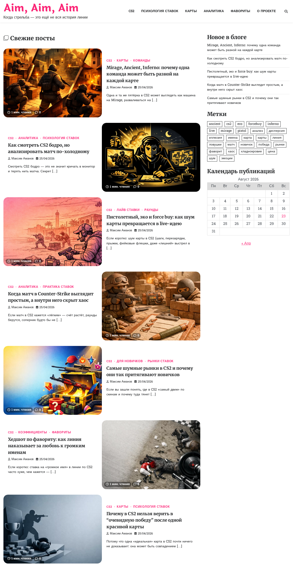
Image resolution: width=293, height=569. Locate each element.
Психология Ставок (159, 11)
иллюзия (215, 138)
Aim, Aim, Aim (41, 8)
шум (212, 158)
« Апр (246, 244)
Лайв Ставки (128, 210)
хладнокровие (251, 151)
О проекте (266, 11)
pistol (242, 131)
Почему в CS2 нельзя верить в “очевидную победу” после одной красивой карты (144, 520)
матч (231, 145)
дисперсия (277, 131)
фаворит (215, 151)
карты (262, 138)
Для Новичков (130, 361)
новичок (246, 145)
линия (277, 138)
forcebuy (255, 124)
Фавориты (240, 11)
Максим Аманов (121, 88)
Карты (191, 11)
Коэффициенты (32, 433)
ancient (214, 124)
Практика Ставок (58, 287)
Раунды (151, 210)
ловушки (215, 145)
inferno (273, 124)
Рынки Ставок (161, 361)
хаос (231, 151)
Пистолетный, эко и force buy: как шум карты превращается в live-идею (241, 74)
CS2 (131, 11)
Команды (141, 61)
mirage (226, 131)
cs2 (228, 124)
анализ (257, 131)
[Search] (286, 11)
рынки (280, 145)
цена (271, 151)
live (212, 131)
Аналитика (214, 11)
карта (248, 138)
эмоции (227, 158)
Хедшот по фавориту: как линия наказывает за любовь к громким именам (46, 446)
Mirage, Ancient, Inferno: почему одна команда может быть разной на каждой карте (148, 74)
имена (233, 138)
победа (263, 145)
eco (239, 124)
